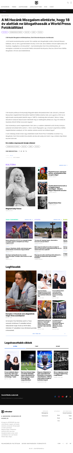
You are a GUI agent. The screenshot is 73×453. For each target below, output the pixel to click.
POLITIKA (40, 32)
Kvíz (45, 6)
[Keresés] (67, 3)
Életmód (66, 219)
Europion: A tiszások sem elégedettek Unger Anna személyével (20, 315)
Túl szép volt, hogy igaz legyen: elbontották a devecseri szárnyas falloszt (46, 241)
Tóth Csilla (23, 15)
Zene (58, 415)
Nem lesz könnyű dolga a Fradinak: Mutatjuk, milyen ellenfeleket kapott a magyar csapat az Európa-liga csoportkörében (28, 376)
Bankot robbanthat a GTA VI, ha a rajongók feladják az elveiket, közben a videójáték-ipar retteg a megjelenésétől (19, 242)
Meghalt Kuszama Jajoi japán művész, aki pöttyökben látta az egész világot (57, 173)
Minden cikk (62, 165)
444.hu (11, 155)
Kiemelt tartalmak (67, 413)
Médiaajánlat (45, 413)
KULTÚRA (5, 32)
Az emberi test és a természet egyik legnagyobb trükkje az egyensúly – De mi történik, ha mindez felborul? (58, 324)
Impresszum (45, 415)
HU (63, 443)
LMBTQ (33, 32)
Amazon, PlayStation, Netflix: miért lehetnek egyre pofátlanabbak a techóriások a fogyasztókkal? (18, 249)
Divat (58, 418)
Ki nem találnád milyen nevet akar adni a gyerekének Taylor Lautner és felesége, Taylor (58, 293)
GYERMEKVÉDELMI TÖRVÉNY (16, 32)
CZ (67, 443)
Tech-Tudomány (12, 219)
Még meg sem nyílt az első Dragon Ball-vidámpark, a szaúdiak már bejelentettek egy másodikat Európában (48, 256)
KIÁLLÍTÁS (27, 32)
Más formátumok (67, 411)
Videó (52, 6)
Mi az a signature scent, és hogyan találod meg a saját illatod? (61, 373)
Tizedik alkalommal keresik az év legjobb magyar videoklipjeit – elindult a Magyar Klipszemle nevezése (57, 188)
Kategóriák (57, 411)
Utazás (37, 219)
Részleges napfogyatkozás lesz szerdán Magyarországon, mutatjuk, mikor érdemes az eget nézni (19, 256)
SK (70, 443)
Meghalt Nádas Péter (54, 203)
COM (59, 443)
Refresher (45, 411)
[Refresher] (36, 3)
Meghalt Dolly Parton (13, 209)
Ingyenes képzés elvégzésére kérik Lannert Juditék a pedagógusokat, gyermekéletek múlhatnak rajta (44, 293)
